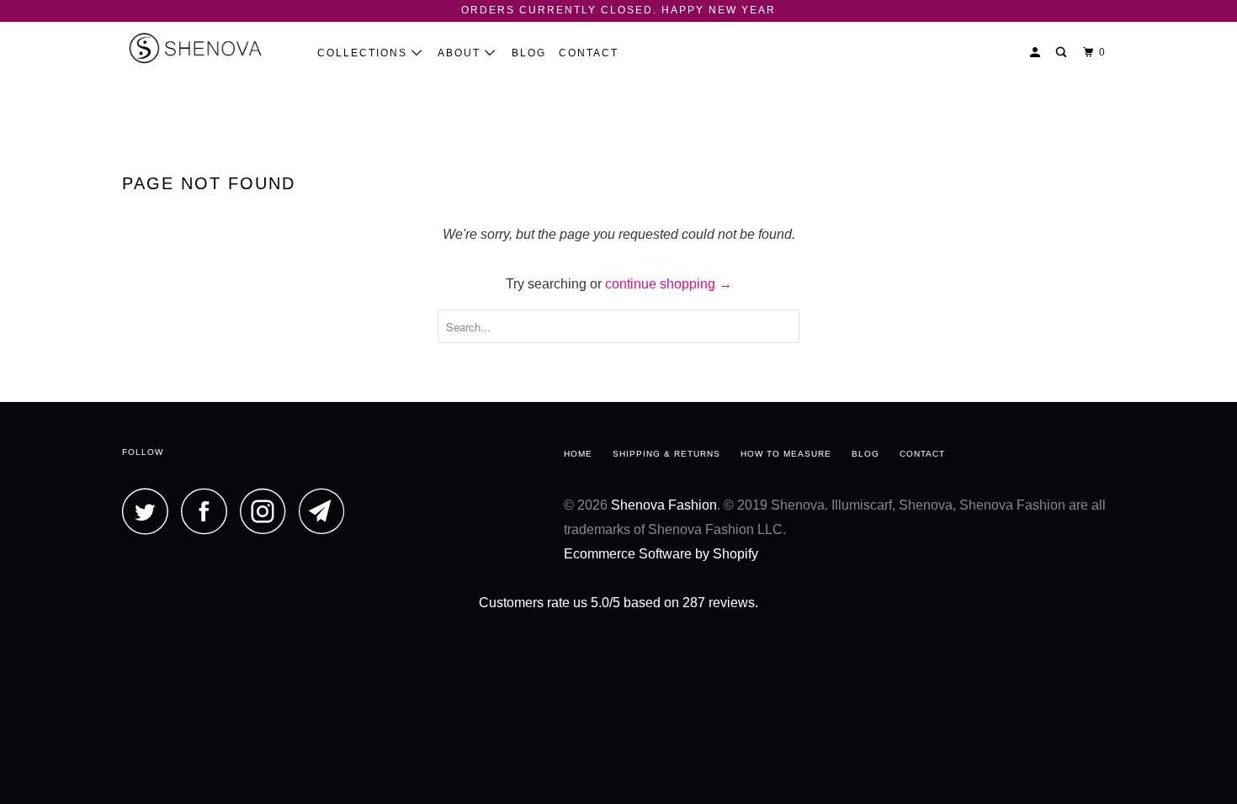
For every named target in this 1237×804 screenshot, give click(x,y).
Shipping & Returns (666, 453)
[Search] (1063, 52)
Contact (588, 53)
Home (578, 453)
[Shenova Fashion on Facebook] (208, 511)
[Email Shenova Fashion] (326, 511)
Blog (529, 53)
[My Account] (1037, 52)
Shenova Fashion (664, 505)
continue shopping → (668, 284)
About (461, 53)
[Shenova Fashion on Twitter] (150, 511)
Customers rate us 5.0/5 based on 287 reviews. (618, 602)
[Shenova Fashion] (208, 48)
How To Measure (786, 453)
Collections (364, 53)
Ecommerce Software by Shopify (661, 554)
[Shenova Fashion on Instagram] (267, 511)
